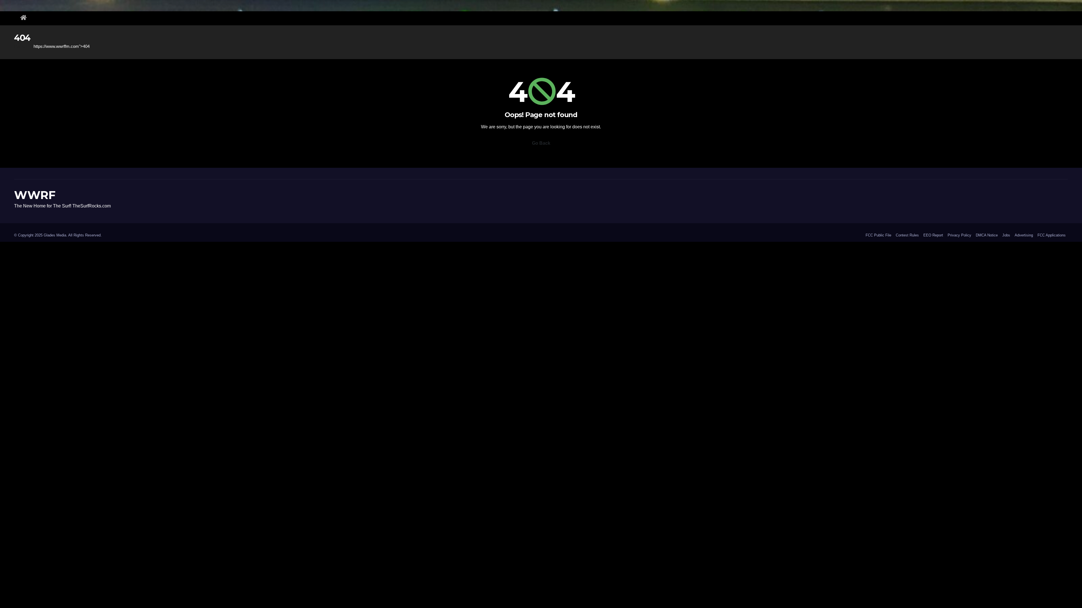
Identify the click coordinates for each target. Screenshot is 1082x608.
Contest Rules (907, 235)
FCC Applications (1051, 235)
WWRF (35, 195)
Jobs (1006, 235)
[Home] (23, 18)
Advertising (1024, 235)
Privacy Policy (959, 235)
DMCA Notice (987, 235)
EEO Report (933, 235)
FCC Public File (878, 235)
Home (19, 46)
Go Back (541, 143)
